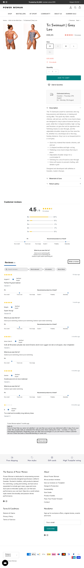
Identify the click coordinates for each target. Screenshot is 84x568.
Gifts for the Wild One (15, 20)
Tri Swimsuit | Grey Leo (30, 20)
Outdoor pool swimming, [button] (25, 320)
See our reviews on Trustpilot (54, 483)
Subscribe (51, 529)
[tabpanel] (42, 356)
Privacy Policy (8, 516)
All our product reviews (52, 480)
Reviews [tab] (10, 262)
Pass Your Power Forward (53, 499)
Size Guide (48, 492)
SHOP (10, 14)
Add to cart (64, 78)
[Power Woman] (13, 7)
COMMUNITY (45, 14)
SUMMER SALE (71, 14)
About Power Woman (51, 476)
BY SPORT (33, 14)
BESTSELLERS (21, 14)
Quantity (50, 67)
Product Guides (49, 496)
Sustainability (48, 489)
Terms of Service (9, 520)
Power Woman (12, 561)
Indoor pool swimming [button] (26, 355)
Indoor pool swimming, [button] (11, 320)
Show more (42, 441)
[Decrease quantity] (48, 71)
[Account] (70, 7)
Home (5, 20)
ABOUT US (58, 14)
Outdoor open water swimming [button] (42, 320)
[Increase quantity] (56, 71)
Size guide (50, 58)
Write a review (74, 261)
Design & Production (51, 486)
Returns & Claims (9, 513)
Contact (47, 502)
